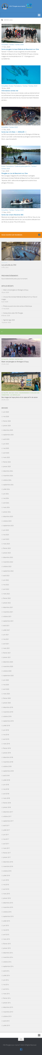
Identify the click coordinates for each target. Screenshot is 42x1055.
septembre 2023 (8, 525)
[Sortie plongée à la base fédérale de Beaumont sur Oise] (21, 42)
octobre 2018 (7, 766)
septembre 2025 (8, 435)
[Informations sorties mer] (21, 83)
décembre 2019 (8, 707)
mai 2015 (6, 930)
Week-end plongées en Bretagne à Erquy (15, 290)
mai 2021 (6, 639)
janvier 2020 (7, 703)
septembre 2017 (8, 821)
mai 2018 (6, 789)
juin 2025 (6, 444)
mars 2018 (6, 798)
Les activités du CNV (8, 265)
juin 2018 (6, 784)
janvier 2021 (7, 657)
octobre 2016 (7, 871)
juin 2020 (6, 680)
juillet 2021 (6, 630)
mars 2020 (6, 694)
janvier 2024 (7, 512)
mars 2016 (6, 894)
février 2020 (7, 698)
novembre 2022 (8, 562)
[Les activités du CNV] (21, 251)
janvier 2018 (7, 807)
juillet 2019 (6, 725)
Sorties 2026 (19, 359)
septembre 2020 (8, 675)
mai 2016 (6, 884)
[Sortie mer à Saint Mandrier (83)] (21, 208)
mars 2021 (6, 648)
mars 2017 (6, 848)
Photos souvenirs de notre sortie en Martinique (17, 306)
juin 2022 (6, 580)
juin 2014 (6, 980)
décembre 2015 (8, 903)
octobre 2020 (7, 671)
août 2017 (6, 825)
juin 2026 (6, 412)
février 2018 (7, 803)
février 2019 (7, 748)
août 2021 (6, 625)
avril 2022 (6, 589)
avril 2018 (6, 794)
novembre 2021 (8, 612)
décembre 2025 (8, 430)
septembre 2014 (8, 966)
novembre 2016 (8, 866)
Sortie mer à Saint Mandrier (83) (12, 215)
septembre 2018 (8, 771)
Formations (18, 86)
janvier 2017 (7, 857)
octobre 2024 (7, 480)
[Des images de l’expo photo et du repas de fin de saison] (21, 381)
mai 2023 (6, 535)
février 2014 (7, 998)
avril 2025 (6, 453)
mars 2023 (6, 544)
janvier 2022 (7, 603)
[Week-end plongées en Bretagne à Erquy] (21, 348)
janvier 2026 (7, 425)
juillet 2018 (6, 780)
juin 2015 (6, 925)
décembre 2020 (8, 662)
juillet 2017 (6, 830)
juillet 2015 (6, 921)
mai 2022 (6, 585)
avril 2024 (6, 503)
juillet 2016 (6, 875)
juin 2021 (6, 635)
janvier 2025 (7, 466)
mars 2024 (6, 507)
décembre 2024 (8, 471)
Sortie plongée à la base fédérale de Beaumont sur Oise (20, 49)
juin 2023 (6, 530)
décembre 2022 (8, 557)
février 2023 (7, 548)
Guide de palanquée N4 (22, 166)
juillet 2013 (6, 1025)
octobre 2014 (7, 962)
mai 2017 (6, 839)
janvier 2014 (7, 1003)
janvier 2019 (7, 753)
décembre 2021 (8, 607)
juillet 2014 (6, 975)
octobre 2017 (7, 816)
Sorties (11, 44)
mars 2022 (6, 594)
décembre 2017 (8, 812)
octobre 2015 (7, 912)
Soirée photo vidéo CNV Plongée (13, 313)
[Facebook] (39, 235)
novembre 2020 (8, 666)
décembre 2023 (8, 516)
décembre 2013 (8, 1007)
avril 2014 (6, 989)
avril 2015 (6, 934)
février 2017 (7, 853)
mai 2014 (6, 984)
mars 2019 (6, 744)
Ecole (11, 86)
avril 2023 (6, 539)
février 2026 (7, 421)
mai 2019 (6, 735)
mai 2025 (6, 448)
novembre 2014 (8, 957)
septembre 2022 (8, 571)
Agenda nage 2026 (9, 320)
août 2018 (6, 775)
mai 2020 (6, 685)
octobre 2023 (7, 521)
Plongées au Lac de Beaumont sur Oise (14, 173)
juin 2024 (6, 494)
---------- (4, 262)
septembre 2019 (8, 721)
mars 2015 (6, 939)
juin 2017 (6, 834)
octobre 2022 (7, 566)
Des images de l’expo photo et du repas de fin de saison (19, 397)
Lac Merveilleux (15, 395)
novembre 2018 (8, 762)
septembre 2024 (8, 485)
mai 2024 (6, 498)
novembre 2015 (8, 907)
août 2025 (6, 439)
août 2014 (6, 971)
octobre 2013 (7, 1016)
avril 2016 (6, 889)
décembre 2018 (8, 757)
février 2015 (7, 944)
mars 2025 (6, 457)
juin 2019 (6, 730)
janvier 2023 (7, 553)
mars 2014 (6, 994)
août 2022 (6, 575)
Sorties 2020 (19, 44)
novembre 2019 (8, 712)
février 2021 (7, 653)
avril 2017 (6, 844)
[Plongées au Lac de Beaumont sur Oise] (21, 164)
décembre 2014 (8, 953)
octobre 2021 (7, 616)
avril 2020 (6, 689)
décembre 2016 (8, 862)
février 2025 (7, 462)
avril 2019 (6, 739)
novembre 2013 (8, 1012)
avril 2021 (6, 644)
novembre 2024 (8, 475)
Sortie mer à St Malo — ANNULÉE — (14, 132)
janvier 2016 (7, 898)
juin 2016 (6, 880)
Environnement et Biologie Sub (29, 393)
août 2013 (6, 1021)
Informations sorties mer (9, 91)
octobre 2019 (7, 716)
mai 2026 (6, 416)
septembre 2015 (8, 916)
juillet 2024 (6, 489)
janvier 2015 (7, 948)
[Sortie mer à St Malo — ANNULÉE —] (21, 125)
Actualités (4, 44)
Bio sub (11, 393)
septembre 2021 (8, 621)
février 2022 (7, 598)
